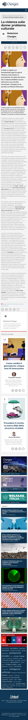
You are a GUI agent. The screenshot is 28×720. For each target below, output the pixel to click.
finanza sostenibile (6, 662)
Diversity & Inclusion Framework (14, 702)
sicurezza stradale (17, 681)
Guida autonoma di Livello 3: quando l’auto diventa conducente (12, 562)
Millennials (10, 675)
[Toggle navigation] (26, 10)
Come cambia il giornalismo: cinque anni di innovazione (14, 366)
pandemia (5, 679)
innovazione (17, 666)
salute (20, 679)
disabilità (20, 658)
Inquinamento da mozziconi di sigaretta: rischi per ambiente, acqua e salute (13, 587)
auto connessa (5, 648)
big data (24, 650)
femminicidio (14, 304)
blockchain (5, 653)
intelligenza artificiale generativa (18, 672)
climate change (19, 656)
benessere (5, 650)
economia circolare (8, 660)
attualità (7, 304)
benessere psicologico (15, 650)
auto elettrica (14, 648)
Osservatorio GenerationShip (11, 677)
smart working (11, 684)
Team (3, 700)
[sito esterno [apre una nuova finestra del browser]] (14, 697)
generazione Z (15, 662)
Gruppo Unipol (11, 664)
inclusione (11, 666)
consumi (4, 658)
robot (15, 679)
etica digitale (17, 660)
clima (11, 656)
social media (20, 684)
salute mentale (7, 681)
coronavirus (9, 658)
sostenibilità (12, 685)
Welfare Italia (9, 687)
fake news (23, 660)
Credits (7, 700)
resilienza (11, 679)
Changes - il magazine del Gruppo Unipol (12, 15)
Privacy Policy (13, 700)
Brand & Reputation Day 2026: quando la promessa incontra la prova (14, 511)
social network (5, 685)
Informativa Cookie (22, 700)
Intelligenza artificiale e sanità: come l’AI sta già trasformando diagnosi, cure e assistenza (13, 612)
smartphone (4, 684)
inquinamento (5, 669)
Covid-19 (15, 658)
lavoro (4, 675)
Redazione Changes (10, 321)
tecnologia (18, 685)
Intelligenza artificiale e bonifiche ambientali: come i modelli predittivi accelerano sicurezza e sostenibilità (13, 537)
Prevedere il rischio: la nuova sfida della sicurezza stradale (14, 425)
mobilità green (17, 675)
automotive (22, 648)
